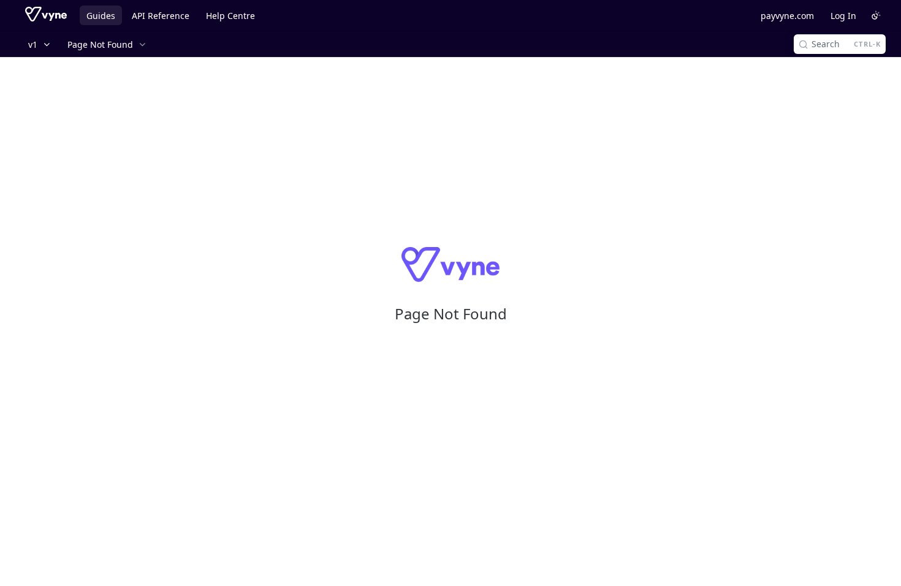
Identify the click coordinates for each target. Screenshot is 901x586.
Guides (100, 15)
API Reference (160, 15)
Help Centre (230, 15)
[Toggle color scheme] (876, 15)
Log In (843, 15)
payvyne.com (787, 15)
